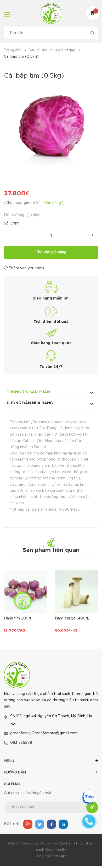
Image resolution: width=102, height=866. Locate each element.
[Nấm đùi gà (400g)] (76, 591)
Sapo (63, 856)
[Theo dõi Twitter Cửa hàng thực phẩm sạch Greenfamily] (39, 824)
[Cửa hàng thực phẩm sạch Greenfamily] (17, 674)
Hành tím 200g (17, 618)
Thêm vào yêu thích (26, 268)
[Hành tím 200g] (25, 591)
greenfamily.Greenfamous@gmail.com (44, 733)
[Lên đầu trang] (82, 849)
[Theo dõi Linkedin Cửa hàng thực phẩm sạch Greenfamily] (63, 824)
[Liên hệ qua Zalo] (88, 797)
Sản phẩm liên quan (51, 550)
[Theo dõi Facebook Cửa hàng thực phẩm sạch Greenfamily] (51, 824)
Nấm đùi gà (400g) (72, 618)
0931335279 (21, 742)
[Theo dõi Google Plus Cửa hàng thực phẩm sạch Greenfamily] (27, 824)
